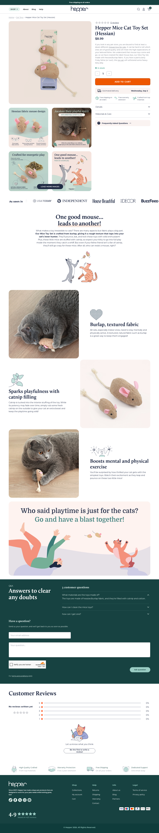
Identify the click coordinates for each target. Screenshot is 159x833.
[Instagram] (25, 800)
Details (99, 106)
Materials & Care (103, 114)
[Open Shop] (17, 9)
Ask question (140, 669)
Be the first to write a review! (79, 751)
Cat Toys (19, 17)
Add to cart (123, 81)
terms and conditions (20, 676)
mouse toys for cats (117, 47)
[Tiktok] (10, 800)
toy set (121, 60)
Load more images (50, 186)
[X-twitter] (20, 800)
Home (11, 17)
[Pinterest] (29, 800)
